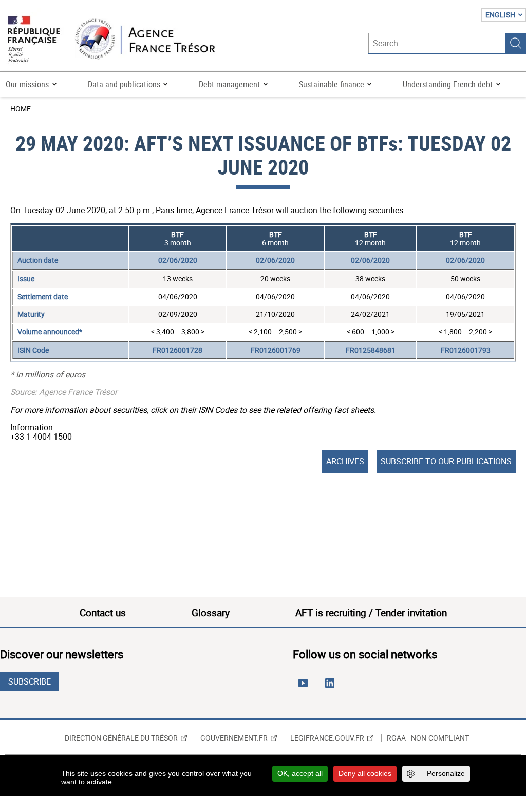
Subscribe (29, 681)
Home (20, 108)
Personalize (446, 773)
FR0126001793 (466, 350)
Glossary (211, 612)
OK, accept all (300, 773)
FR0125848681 (371, 350)
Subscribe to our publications (446, 461)
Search (515, 43)
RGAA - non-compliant (428, 738)
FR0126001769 (275, 350)
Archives (345, 461)
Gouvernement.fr (234, 738)
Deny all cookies (365, 773)
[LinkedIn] (332, 687)
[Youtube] (305, 687)
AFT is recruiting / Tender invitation (371, 612)
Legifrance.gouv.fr (327, 738)
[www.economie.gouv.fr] (34, 39)
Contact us (103, 612)
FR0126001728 (177, 350)
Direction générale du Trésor (121, 738)
